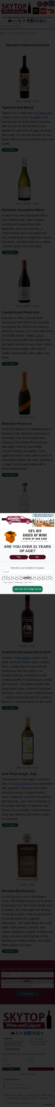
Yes (19, 557)
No (37, 557)
